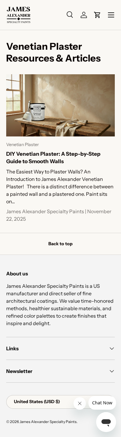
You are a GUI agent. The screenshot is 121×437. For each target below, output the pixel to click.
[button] (97, 15)
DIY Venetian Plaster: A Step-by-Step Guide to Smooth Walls (53, 157)
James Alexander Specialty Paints (48, 421)
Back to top (60, 243)
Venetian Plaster (22, 144)
